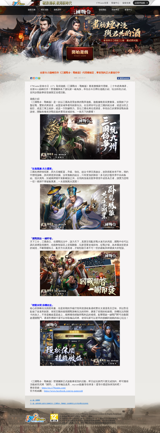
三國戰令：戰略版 (80, 11)
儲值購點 (102, 11)
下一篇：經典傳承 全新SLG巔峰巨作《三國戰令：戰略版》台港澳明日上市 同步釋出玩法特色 (59, 403)
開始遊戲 (80, 53)
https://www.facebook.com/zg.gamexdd (63, 391)
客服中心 (115, 3)
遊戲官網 (31, 11)
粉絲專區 (115, 11)
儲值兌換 (126, 3)
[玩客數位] (34, 417)
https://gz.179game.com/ (54, 388)
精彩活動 (44, 11)
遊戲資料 (57, 11)
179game (16, 3)
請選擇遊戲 (140, 3)
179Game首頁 (102, 3)
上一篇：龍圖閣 (35, 400)
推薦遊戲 (51, 3)
